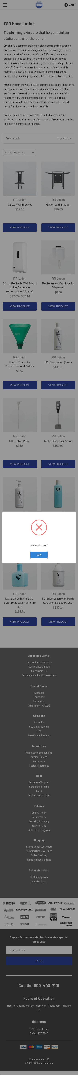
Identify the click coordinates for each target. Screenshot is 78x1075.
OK (39, 555)
